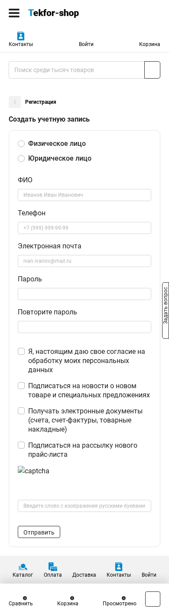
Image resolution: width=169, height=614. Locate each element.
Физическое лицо (57, 143)
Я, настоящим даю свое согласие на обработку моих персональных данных (86, 360)
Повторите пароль (47, 312)
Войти (86, 44)
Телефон (32, 213)
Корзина (149, 44)
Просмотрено (119, 604)
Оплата (53, 575)
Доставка (84, 575)
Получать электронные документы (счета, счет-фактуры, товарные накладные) (85, 420)
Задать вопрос (165, 306)
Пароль (30, 279)
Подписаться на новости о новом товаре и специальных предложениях (89, 390)
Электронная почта (49, 246)
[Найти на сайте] (152, 70)
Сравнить (21, 604)
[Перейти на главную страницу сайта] (65, 13)
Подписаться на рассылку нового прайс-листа (82, 450)
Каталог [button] (23, 575)
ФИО (25, 180)
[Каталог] (14, 13)
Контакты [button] (21, 44)
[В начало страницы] (152, 599)
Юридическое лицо (59, 158)
